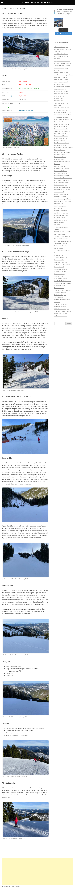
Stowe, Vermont (59, 267)
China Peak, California (60, 110)
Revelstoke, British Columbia (62, 232)
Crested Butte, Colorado (61, 117)
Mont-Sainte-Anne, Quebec (62, 180)
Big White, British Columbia (62, 87)
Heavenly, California (60, 133)
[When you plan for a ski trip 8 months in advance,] (58, 22)
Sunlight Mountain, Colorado (62, 283)
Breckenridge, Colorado (61, 91)
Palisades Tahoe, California (62, 199)
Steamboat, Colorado (60, 262)
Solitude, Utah (58, 248)
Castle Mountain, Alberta (61, 108)
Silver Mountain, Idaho (61, 239)
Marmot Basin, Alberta (60, 173)
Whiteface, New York (60, 304)
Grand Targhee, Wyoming (62, 131)
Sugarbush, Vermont (60, 271)
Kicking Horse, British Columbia (63, 147)
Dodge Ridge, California (61, 126)
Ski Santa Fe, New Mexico (61, 246)
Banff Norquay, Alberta (61, 73)
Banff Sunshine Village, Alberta (63, 75)
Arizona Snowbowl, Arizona (62, 63)
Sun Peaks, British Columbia (62, 281)
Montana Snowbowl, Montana (63, 178)
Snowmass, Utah (59, 260)
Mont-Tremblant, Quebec (61, 182)
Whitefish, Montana (60, 306)
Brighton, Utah (58, 98)
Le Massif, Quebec (59, 159)
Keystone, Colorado (60, 145)
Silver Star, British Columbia (62, 241)
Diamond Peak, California (61, 124)
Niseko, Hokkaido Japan (61, 194)
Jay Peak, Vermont (59, 140)
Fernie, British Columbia (61, 129)
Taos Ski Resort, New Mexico (62, 290)
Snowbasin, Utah (59, 253)
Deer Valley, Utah (59, 122)
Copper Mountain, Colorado (62, 112)
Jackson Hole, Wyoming (61, 138)
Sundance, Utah (59, 276)
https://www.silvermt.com (26, 111)
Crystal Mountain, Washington (63, 119)
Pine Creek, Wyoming (60, 211)
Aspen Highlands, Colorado (62, 65)
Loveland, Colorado (60, 166)
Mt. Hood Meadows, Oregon (62, 187)
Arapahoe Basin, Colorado (62, 61)
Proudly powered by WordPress (11, 886)
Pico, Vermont (58, 208)
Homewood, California (61, 136)
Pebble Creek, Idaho (60, 206)
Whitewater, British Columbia (62, 311)
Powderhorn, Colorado (61, 213)
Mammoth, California (60, 171)
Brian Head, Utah (59, 96)
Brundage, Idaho (59, 101)
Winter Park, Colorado (60, 313)
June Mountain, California (61, 143)
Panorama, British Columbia (62, 201)
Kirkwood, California (60, 154)
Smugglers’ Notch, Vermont (62, 250)
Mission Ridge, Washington (62, 175)
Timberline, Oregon (60, 295)
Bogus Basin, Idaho (60, 89)
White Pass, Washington (61, 309)
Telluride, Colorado (60, 292)
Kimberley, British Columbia (62, 152)
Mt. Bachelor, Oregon (60, 185)
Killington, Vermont (59, 150)
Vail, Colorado (58, 297)
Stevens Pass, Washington (62, 264)
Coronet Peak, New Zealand (62, 115)
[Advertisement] (37, 871)
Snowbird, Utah (58, 255)
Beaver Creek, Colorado (61, 80)
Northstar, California (60, 196)
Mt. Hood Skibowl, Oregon (62, 189)
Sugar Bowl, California (60, 269)
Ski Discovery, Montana (61, 243)
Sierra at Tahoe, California (62, 236)
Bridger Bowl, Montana (61, 94)
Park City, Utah (58, 204)
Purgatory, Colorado (60, 218)
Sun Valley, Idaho (59, 285)
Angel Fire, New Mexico (61, 54)
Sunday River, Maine (60, 278)
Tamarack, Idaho (59, 288)
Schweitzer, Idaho (59, 234)
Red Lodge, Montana (60, 220)
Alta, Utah (57, 51)
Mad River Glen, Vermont (61, 168)
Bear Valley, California (60, 77)
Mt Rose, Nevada (59, 192)
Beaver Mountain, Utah (61, 82)
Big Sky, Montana (59, 84)
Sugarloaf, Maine (59, 274)
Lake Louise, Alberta (60, 157)
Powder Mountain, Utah (61, 215)
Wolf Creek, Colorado (60, 316)
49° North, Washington (61, 47)
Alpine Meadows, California (62, 49)
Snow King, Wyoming (60, 257)
